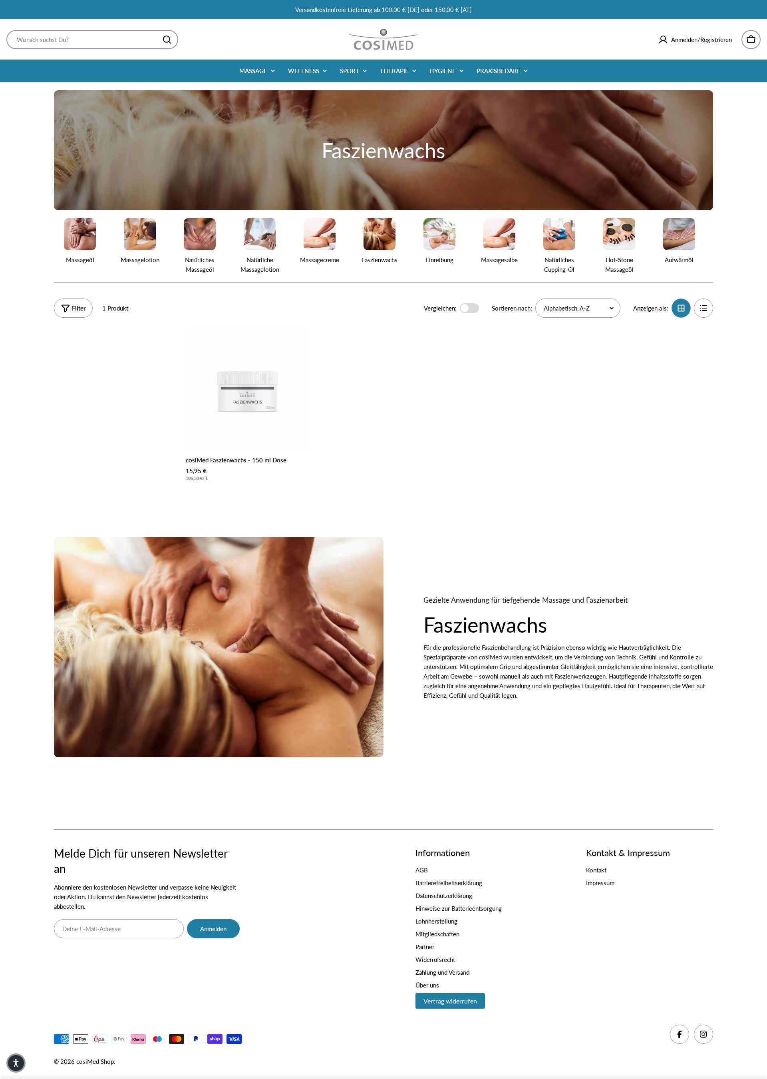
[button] (16, 1063)
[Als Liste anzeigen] (703, 308)
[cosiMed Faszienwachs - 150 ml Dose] (247, 388)
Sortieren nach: (512, 308)
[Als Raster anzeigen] (681, 308)
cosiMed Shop (95, 1061)
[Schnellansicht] (297, 344)
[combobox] (92, 39)
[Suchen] (167, 39)
